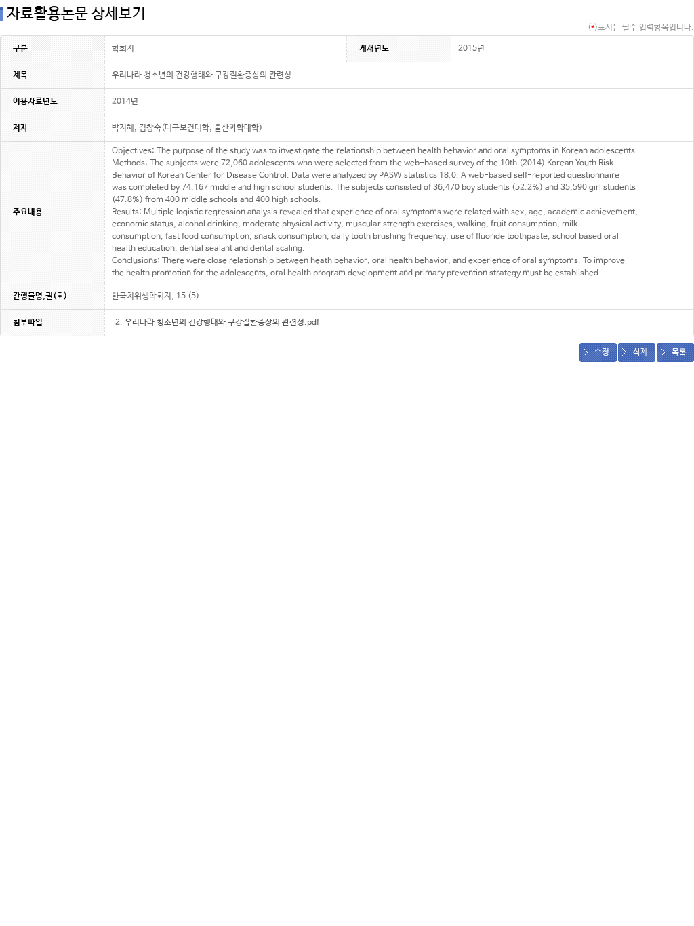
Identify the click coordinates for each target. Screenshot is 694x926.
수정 (601, 352)
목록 (679, 352)
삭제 (640, 352)
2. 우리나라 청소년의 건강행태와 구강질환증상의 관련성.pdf (217, 322)
